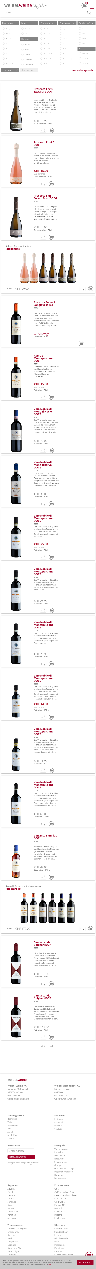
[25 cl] (80, 33)
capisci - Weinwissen (64, 1254)
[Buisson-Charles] (41, 53)
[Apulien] (22, 49)
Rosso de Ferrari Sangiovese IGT (44, 303)
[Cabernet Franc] (61, 53)
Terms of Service (23, 1164)
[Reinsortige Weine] (3, 63)
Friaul (10, 1192)
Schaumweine (61, 1162)
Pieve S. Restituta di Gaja (66, 1195)
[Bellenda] (41, 38)
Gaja (56, 1188)
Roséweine (59, 1158)
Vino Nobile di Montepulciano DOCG (44, 518)
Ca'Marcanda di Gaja (64, 1192)
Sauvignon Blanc (15, 1248)
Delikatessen (60, 1178)
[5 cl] (80, 28)
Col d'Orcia (59, 1201)
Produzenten (61, 1185)
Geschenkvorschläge (64, 1168)
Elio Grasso (59, 1211)
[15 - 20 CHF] (80, 58)
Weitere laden (48, 1046)
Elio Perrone (60, 1218)
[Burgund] (22, 54)
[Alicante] (61, 38)
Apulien (11, 1188)
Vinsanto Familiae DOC (45, 837)
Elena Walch (60, 1198)
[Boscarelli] (41, 43)
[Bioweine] (3, 58)
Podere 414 (59, 1205)
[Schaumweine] (3, 43)
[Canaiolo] (61, 63)
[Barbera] (61, 48)
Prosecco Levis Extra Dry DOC (43, 90)
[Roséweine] (3, 48)
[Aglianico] (61, 28)
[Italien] (22, 33)
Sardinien (12, 1201)
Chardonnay (13, 1232)
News (57, 1241)
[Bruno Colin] (41, 48)
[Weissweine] (3, 38)
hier (49, 1264)
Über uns (59, 1225)
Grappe (58, 1165)
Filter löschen (27, 70)
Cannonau (12, 1254)
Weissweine (59, 1155)
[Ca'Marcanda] (41, 58)
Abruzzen (12, 1218)
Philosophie (60, 1245)
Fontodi (58, 1208)
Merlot (11, 1238)
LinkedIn (58, 1125)
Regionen (13, 1185)
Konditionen (60, 1248)
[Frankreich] (22, 28)
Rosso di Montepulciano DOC (44, 358)
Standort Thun (61, 1228)
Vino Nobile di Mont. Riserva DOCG (43, 464)
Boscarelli (59, 1214)
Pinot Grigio (13, 1251)
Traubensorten (16, 1225)
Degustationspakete (63, 1171)
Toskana (11, 1198)
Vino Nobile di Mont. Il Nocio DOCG (43, 411)
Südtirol (11, 1208)
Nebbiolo (12, 1245)
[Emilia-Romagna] (22, 64)
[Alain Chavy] (41, 28)
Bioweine (58, 1175)
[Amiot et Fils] (41, 33)
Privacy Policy (12, 1164)
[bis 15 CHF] (80, 53)
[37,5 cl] (80, 38)
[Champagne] (22, 59)
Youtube (58, 1129)
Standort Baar (61, 1232)
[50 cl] (80, 43)
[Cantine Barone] (41, 63)
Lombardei (13, 1211)
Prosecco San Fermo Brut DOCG (45, 197)
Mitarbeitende (61, 1238)
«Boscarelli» (13, 888)
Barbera (11, 1235)
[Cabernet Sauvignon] (61, 58)
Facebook (58, 1122)
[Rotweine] (3, 33)
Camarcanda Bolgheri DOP (42, 943)
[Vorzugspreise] (3, 28)
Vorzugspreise (61, 1149)
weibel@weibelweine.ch (19, 1098)
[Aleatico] (61, 33)
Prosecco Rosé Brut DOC (46, 143)
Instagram (59, 1119)
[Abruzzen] (22, 44)
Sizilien (11, 1205)
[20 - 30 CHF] (80, 63)
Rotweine (58, 1152)
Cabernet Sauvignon (17, 1228)
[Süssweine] (3, 53)
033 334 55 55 (14, 1095)
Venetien (12, 1214)
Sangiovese (13, 1241)
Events (57, 1235)
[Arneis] (61, 43)
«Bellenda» (13, 249)
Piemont (12, 1195)
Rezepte (58, 1251)
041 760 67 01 (60, 1095)
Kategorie (59, 1145)
